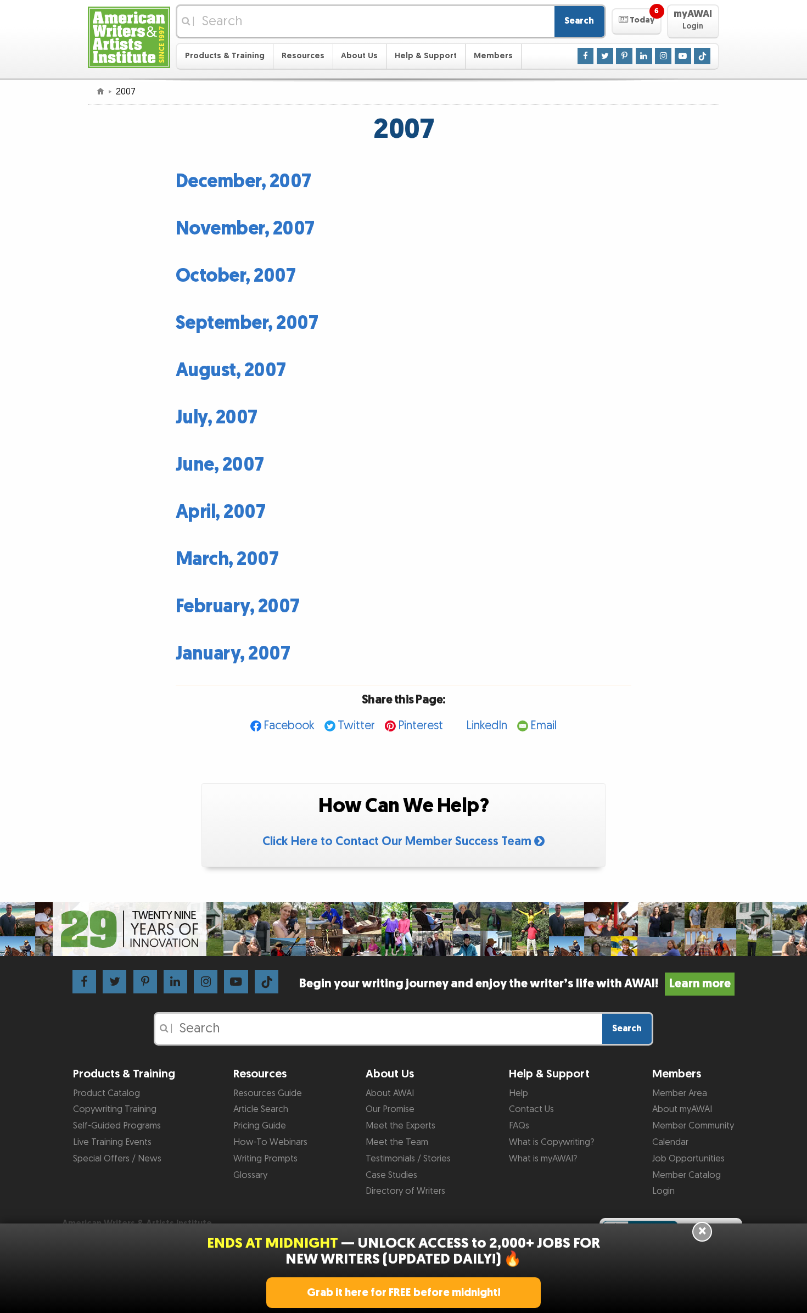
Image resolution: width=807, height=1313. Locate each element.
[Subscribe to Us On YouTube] (683, 55)
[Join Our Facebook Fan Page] (586, 55)
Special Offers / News (117, 1159)
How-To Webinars (270, 1142)
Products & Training (225, 56)
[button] (637, 21)
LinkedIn (486, 726)
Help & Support (426, 56)
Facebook (289, 726)
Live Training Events (112, 1142)
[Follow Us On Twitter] (605, 55)
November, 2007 (245, 228)
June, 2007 (220, 464)
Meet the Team (397, 1142)
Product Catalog (106, 1093)
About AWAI (390, 1093)
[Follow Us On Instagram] (663, 55)
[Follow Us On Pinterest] (624, 55)
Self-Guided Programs (117, 1126)
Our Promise (390, 1109)
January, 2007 (233, 653)
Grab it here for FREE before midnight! (404, 1293)
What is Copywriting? (551, 1142)
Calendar (670, 1142)
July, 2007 (216, 417)
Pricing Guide (259, 1126)
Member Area (679, 1093)
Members (493, 56)
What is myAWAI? (543, 1159)
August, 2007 (231, 370)
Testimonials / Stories (408, 1159)
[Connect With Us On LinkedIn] (644, 55)
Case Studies (391, 1175)
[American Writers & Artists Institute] (129, 36)
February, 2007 (238, 606)
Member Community (693, 1126)
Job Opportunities (688, 1159)
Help (518, 1093)
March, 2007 (227, 559)
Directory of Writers (405, 1191)
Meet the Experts (400, 1126)
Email (543, 726)
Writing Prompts (265, 1159)
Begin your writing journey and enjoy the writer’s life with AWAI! (514, 984)
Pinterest (420, 726)
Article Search (260, 1109)
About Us (359, 56)
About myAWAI (682, 1109)
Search (579, 21)
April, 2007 (221, 512)
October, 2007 (236, 276)
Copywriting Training (114, 1109)
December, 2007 (243, 181)
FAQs (519, 1126)
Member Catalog (686, 1175)
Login (663, 1191)
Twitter (356, 726)
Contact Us (531, 1109)
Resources (303, 56)
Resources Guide (267, 1093)
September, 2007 (247, 323)
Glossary (250, 1175)
